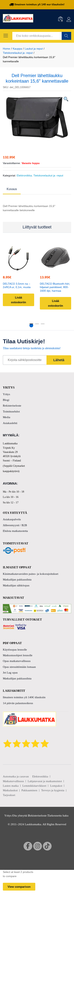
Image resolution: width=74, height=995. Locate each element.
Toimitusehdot (11, 411)
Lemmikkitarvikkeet (34, 785)
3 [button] (43, 325)
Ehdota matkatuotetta (15, 530)
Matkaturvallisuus (13, 781)
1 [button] (31, 325)
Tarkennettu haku (58, 815)
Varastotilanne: (12, 163)
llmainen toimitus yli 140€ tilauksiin (24, 697)
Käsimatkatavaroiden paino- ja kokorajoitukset (30, 573)
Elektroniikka (24, 175)
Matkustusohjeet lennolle (17, 655)
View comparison (19, 886)
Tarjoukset (9, 795)
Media (6, 417)
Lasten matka (11, 785)
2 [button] (37, 325)
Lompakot (56, 785)
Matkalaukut (10, 790)
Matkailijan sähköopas (16, 585)
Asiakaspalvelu (12, 519)
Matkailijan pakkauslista (17, 579)
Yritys (6, 394)
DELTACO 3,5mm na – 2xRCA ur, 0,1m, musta (17, 285)
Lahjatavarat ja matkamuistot (45, 781)
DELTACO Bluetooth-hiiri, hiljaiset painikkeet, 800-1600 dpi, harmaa (55, 287)
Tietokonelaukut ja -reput (48, 175)
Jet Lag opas (10, 672)
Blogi (6, 399)
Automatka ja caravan (16, 776)
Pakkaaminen (29, 790)
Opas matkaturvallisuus (17, 661)
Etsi (66, 36)
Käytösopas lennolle (15, 649)
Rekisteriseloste (12, 405)
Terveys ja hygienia (52, 790)
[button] (18, 268)
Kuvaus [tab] (12, 189)
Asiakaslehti (10, 423)
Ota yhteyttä (20, 815)
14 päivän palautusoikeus (18, 703)
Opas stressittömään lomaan (19, 666)
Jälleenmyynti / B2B (15, 525)
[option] (37, 117)
